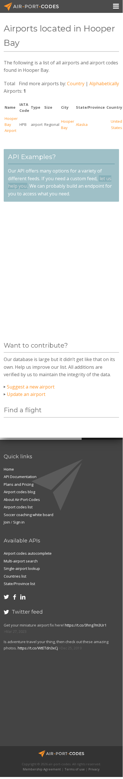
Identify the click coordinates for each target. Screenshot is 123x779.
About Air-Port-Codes (22, 499)
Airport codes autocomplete (28, 553)
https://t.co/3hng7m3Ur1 (85, 625)
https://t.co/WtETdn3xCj (38, 648)
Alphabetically (104, 83)
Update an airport (26, 394)
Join (7, 522)
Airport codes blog (19, 491)
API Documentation (20, 476)
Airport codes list (18, 507)
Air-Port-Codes (34, 6)
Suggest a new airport (31, 387)
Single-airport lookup (22, 568)
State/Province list (19, 583)
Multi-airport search (21, 561)
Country (75, 83)
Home (9, 469)
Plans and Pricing (18, 484)
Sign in (19, 522)
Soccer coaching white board (28, 514)
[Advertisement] (61, 271)
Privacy (94, 769)
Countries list (15, 576)
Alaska (82, 124)
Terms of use (74, 769)
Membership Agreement (42, 769)
